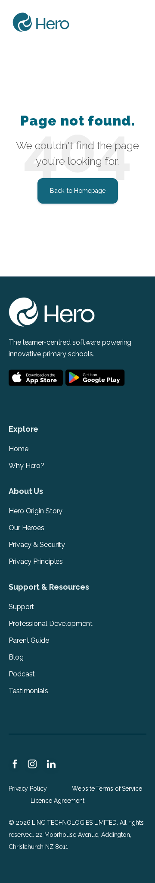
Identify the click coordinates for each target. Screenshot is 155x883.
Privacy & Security (37, 544)
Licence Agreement (57, 800)
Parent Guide (30, 640)
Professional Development (51, 623)
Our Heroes (26, 528)
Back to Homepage (77, 190)
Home (18, 449)
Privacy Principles (36, 561)
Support (21, 607)
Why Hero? (26, 466)
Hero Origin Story (35, 511)
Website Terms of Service (107, 788)
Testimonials (28, 691)
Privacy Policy (28, 788)
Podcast (22, 674)
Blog (16, 657)
